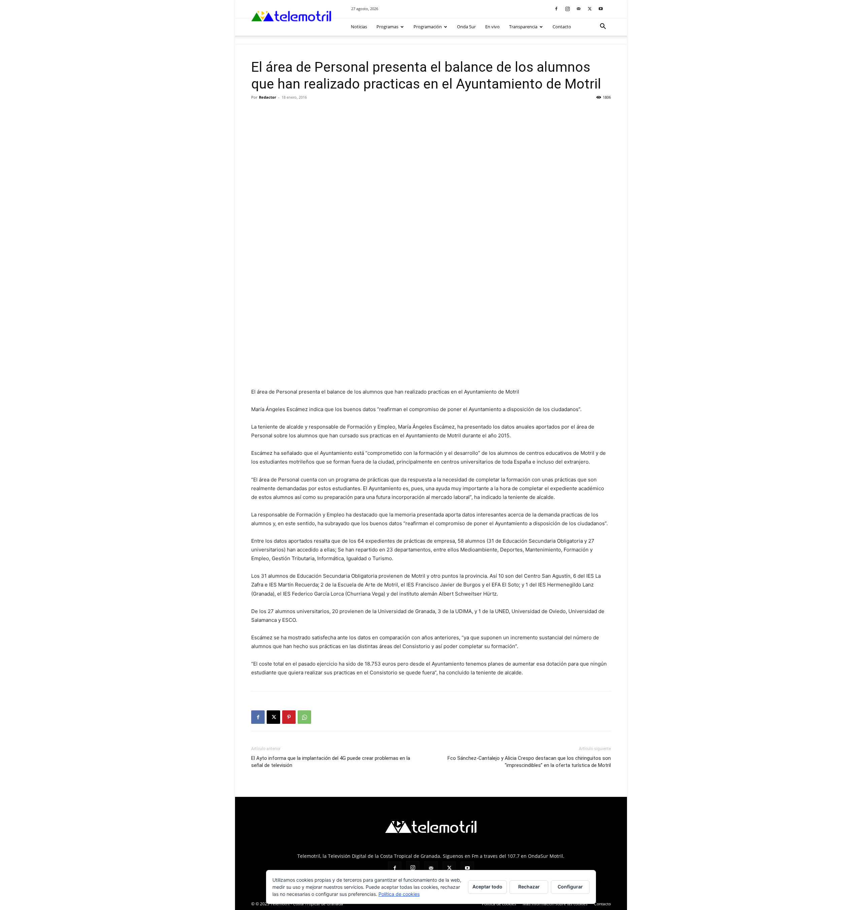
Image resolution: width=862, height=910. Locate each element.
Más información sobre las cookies (555, 904)
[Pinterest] (289, 717)
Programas (387, 27)
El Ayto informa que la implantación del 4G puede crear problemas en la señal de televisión (330, 761)
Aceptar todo (487, 886)
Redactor (267, 97)
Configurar (570, 886)
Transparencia (523, 27)
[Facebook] (556, 8)
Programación (427, 27)
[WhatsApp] (304, 717)
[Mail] (578, 8)
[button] (603, 27)
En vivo (492, 27)
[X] (590, 8)
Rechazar (529, 886)
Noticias (359, 27)
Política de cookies (499, 904)
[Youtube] (601, 8)
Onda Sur (466, 27)
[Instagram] (567, 8)
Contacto (562, 27)
